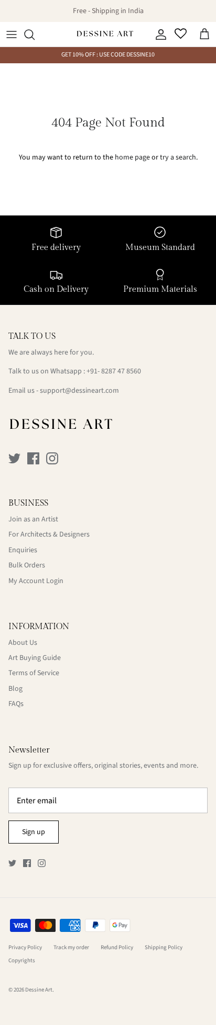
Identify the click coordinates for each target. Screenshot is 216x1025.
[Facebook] (33, 458)
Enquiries (22, 550)
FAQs (16, 704)
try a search (178, 157)
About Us (22, 642)
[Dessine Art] (105, 34)
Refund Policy (117, 947)
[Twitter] (14, 458)
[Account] (158, 34)
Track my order (71, 947)
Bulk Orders (26, 565)
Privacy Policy (25, 947)
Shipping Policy (163, 947)
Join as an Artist (33, 519)
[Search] (34, 34)
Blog (15, 689)
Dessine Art (38, 990)
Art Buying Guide (34, 658)
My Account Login (35, 581)
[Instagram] (52, 458)
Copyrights (21, 960)
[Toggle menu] (11, 34)
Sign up (33, 832)
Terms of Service (33, 673)
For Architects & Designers (49, 534)
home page (132, 157)
